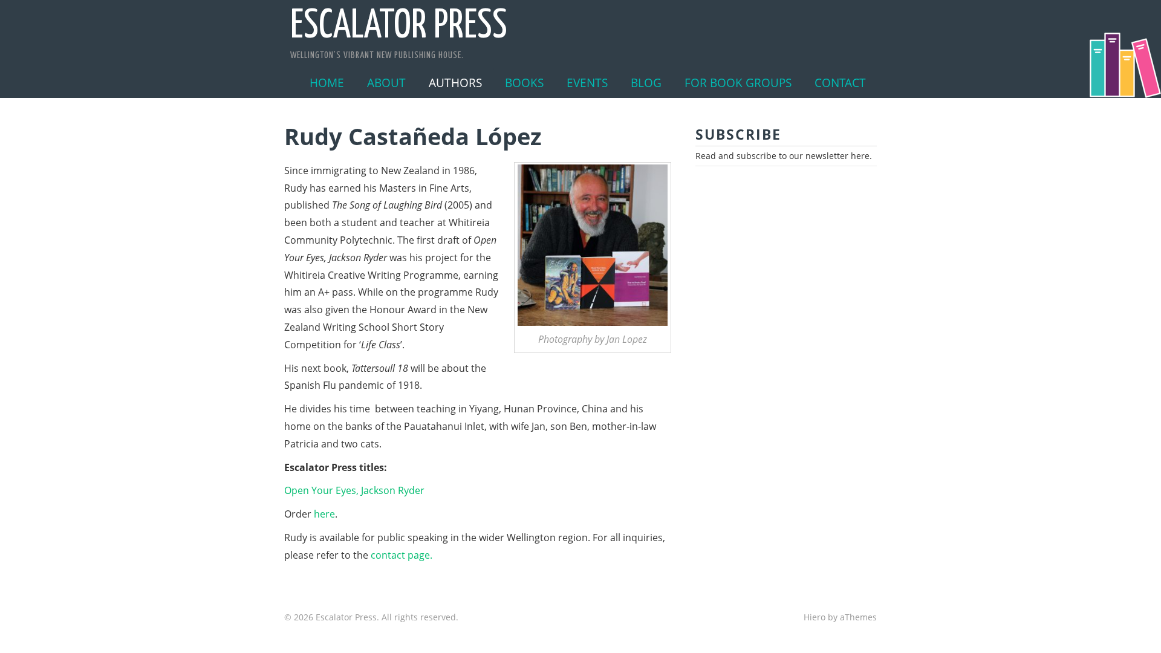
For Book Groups (738, 82)
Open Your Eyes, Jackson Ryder (354, 490)
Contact (840, 82)
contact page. (401, 555)
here (324, 514)
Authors (455, 82)
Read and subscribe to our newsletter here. (783, 155)
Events (587, 82)
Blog (646, 82)
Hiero (814, 617)
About (386, 82)
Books (524, 82)
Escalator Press (398, 26)
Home (327, 82)
